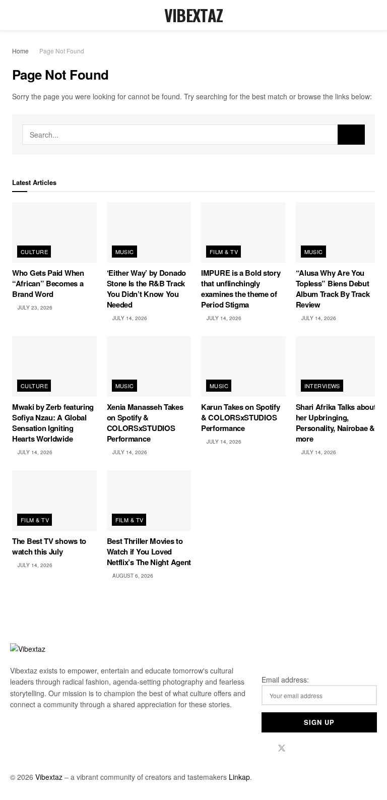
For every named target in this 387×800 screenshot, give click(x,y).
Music (124, 252)
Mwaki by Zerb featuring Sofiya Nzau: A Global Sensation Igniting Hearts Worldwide (53, 422)
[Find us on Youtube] (315, 748)
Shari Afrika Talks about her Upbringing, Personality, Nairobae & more (336, 422)
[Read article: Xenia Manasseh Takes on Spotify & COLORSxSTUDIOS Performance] (149, 366)
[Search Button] (370, 15)
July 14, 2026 (129, 318)
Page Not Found (61, 50)
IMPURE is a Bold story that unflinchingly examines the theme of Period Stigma (240, 288)
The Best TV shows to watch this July (49, 546)
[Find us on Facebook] (265, 748)
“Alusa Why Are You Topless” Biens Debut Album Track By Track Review (333, 288)
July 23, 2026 (34, 307)
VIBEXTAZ (193, 15)
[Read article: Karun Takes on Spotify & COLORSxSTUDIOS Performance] (243, 366)
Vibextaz (48, 777)
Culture (34, 252)
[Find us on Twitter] (282, 748)
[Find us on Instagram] (299, 748)
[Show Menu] (16, 15)
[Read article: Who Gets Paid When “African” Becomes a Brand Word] (54, 232)
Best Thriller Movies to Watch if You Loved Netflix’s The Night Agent (149, 551)
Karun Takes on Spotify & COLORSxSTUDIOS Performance (240, 417)
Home (20, 50)
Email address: (285, 679)
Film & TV (224, 252)
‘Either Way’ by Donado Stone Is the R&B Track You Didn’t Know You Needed (146, 288)
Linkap (239, 777)
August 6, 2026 (132, 575)
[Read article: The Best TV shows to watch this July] (54, 500)
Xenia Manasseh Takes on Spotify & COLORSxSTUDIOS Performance (145, 422)
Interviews (322, 386)
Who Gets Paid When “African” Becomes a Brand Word (48, 283)
